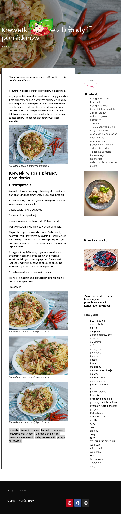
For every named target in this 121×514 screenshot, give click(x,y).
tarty (93, 437)
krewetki (14, 430)
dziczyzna (96, 349)
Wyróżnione (96, 459)
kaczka (94, 356)
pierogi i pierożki (99, 384)
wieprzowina (97, 448)
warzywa (95, 444)
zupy (93, 466)
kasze (93, 359)
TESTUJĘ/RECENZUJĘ (103, 441)
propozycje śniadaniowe (103, 402)
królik (93, 363)
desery (94, 338)
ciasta (93, 327)
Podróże (95, 395)
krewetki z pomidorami (47, 433)
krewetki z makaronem (21, 433)
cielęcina (95, 331)
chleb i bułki (97, 324)
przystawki (96, 409)
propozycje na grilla (101, 398)
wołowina (95, 451)
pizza (93, 388)
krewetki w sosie (30, 430)
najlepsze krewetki (45, 437)
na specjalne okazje (36, 77)
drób (92, 345)
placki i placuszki (99, 391)
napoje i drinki (98, 377)
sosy (92, 434)
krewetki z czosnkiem (52, 430)
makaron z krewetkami (21, 437)
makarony (95, 366)
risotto (94, 420)
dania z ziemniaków (101, 334)
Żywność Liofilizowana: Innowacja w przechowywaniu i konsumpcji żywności (98, 300)
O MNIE (11, 501)
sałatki (93, 427)
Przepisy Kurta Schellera (103, 405)
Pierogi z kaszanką (95, 240)
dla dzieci (95, 341)
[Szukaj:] (101, 80)
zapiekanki (96, 462)
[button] (70, 27)
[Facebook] (77, 503)
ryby (92, 423)
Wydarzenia (96, 455)
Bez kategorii (97, 320)
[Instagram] (85, 503)
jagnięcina (95, 352)
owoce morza (98, 380)
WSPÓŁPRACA (26, 501)
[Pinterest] (69, 503)
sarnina (94, 430)
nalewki (94, 373)
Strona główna (16, 77)
